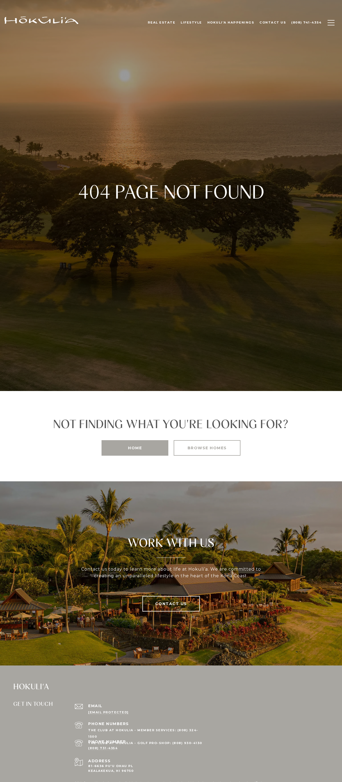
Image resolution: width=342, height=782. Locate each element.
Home (135, 448)
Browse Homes (207, 448)
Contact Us (171, 603)
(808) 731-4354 (103, 748)
